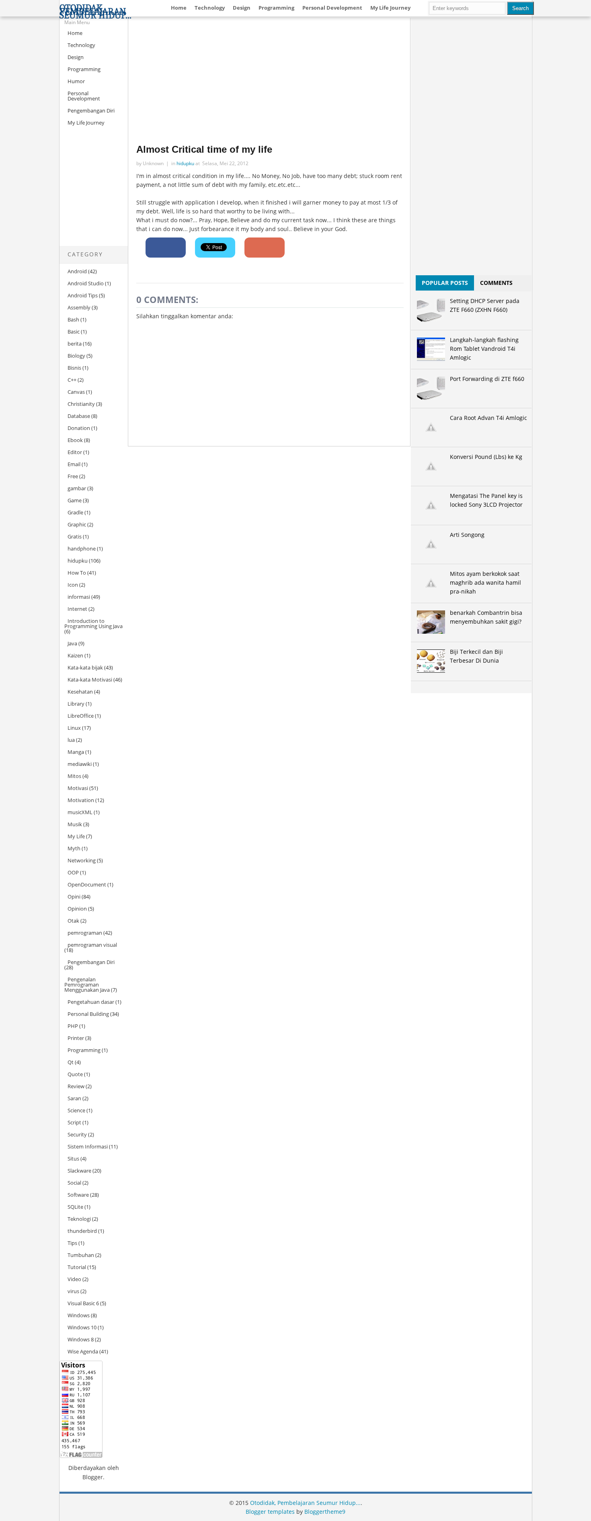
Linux (74, 727)
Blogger (92, 1477)
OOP (73, 872)
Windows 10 (82, 1327)
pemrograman (85, 932)
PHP (73, 1026)
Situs (73, 1158)
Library (76, 703)
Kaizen (75, 655)
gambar (77, 488)
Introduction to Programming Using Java (93, 623)
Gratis (75, 536)
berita (75, 343)
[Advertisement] (84, 193)
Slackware (79, 1170)
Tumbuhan (81, 1255)
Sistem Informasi (88, 1146)
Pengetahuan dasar (91, 1001)
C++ (72, 379)
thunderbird (82, 1230)
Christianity (81, 403)
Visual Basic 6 (83, 1303)
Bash (73, 319)
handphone (82, 548)
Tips (72, 1243)
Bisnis (74, 367)
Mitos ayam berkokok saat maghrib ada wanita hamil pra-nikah (485, 582)
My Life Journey (390, 7)
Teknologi (79, 1218)
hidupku (78, 560)
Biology (76, 355)
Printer (76, 1038)
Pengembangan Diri (91, 110)
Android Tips (83, 295)
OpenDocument (87, 884)
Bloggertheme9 (324, 1511)
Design (241, 7)
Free (73, 476)
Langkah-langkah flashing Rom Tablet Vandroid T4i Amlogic (484, 348)
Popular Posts (445, 283)
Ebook (75, 440)
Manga (76, 751)
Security (77, 1134)
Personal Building (88, 1013)
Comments (496, 283)
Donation (79, 428)
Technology (210, 7)
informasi (79, 596)
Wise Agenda (83, 1351)
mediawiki (80, 764)
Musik (75, 824)
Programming (276, 7)
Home (179, 7)
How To (77, 572)
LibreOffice (81, 715)
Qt (71, 1062)
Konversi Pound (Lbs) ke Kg (486, 457)
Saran (74, 1098)
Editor (75, 452)
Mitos (74, 776)
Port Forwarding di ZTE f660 (487, 379)
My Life (76, 836)
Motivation (81, 800)
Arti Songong (467, 534)
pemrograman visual (92, 944)
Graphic (77, 524)
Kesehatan (80, 691)
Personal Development (332, 7)
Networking (82, 860)
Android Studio (86, 283)
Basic (74, 331)
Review (76, 1086)
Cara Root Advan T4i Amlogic (488, 418)
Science (76, 1110)
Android (77, 271)
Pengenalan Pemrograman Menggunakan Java (87, 984)
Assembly (79, 307)
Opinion (77, 908)
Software (78, 1194)
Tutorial (77, 1267)
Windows (79, 1315)
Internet (77, 608)
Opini (74, 896)
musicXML (80, 812)
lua (71, 739)
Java (72, 643)
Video (74, 1279)
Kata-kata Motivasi (90, 679)
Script (74, 1122)
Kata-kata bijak (85, 667)
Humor (76, 81)
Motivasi (78, 788)
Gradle (75, 512)
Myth (74, 848)
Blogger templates (270, 1511)
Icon (73, 584)
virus (73, 1291)
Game (75, 500)
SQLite (75, 1206)
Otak (73, 920)
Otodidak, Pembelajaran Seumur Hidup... (95, 11)
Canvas (76, 391)
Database (79, 416)
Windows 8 (81, 1339)
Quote (75, 1074)
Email (74, 464)
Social (74, 1182)
